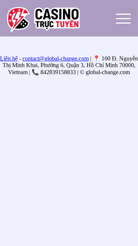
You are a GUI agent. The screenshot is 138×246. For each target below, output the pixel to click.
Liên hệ (9, 58)
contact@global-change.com (55, 58)
